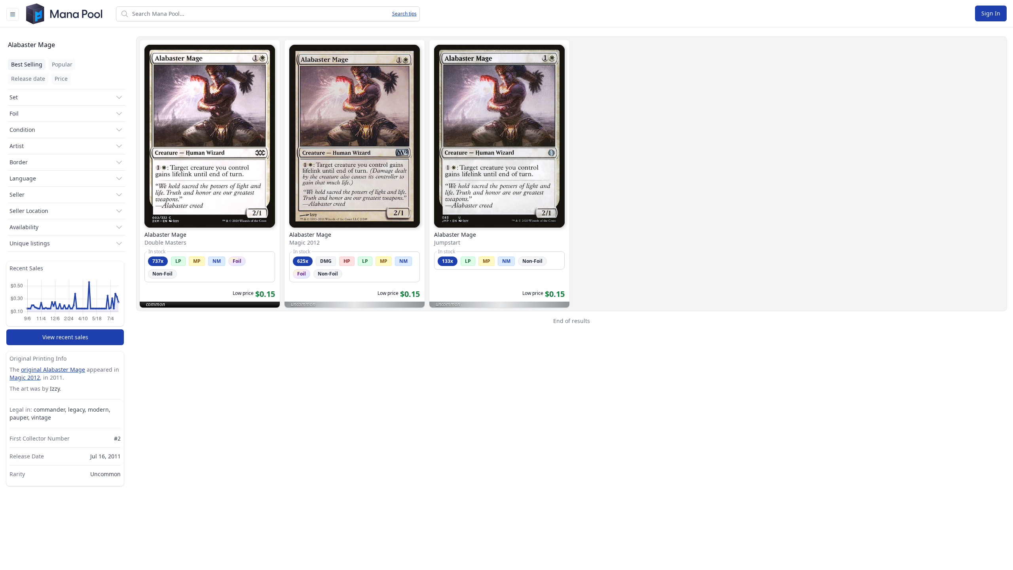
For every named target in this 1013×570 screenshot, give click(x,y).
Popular (62, 64)
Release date (28, 78)
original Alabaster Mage (53, 369)
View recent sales (65, 337)
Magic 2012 (24, 377)
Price (61, 78)
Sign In (990, 13)
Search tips (404, 14)
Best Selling (26, 64)
